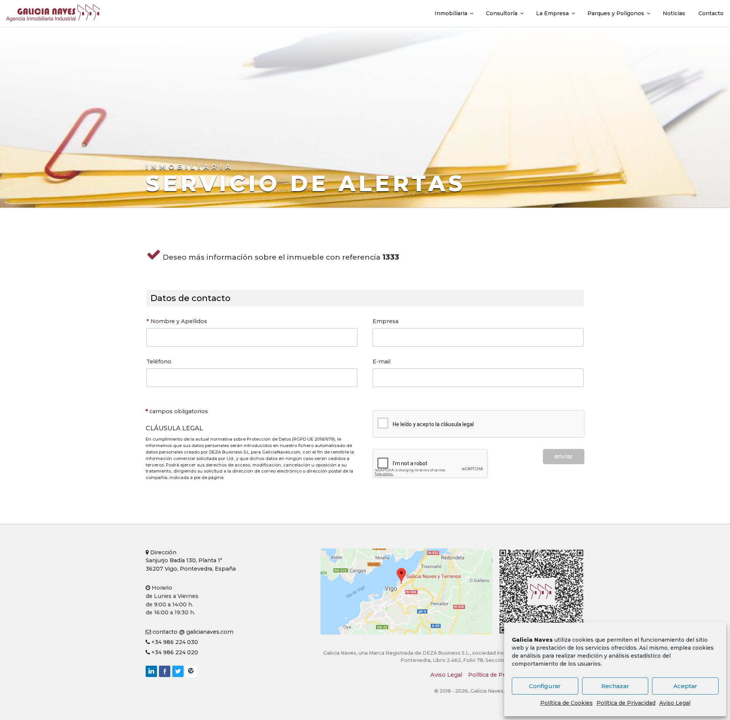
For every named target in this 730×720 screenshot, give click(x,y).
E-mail (381, 361)
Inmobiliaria (451, 13)
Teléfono (158, 361)
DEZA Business (191, 671)
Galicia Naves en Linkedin (151, 671)
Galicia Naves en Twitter (178, 671)
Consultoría (501, 13)
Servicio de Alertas (305, 183)
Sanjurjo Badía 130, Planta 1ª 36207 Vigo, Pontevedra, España (191, 560)
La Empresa (552, 13)
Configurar (545, 686)
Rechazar (615, 686)
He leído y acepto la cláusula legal (433, 424)
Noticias (674, 13)
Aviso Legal (674, 702)
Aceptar (685, 686)
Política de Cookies (566, 702)
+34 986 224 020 (174, 652)
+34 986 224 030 (174, 642)
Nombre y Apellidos (176, 321)
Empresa (385, 321)
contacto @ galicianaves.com (192, 631)
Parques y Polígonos (615, 13)
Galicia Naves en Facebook (164, 671)
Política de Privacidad (626, 702)
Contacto (711, 13)
